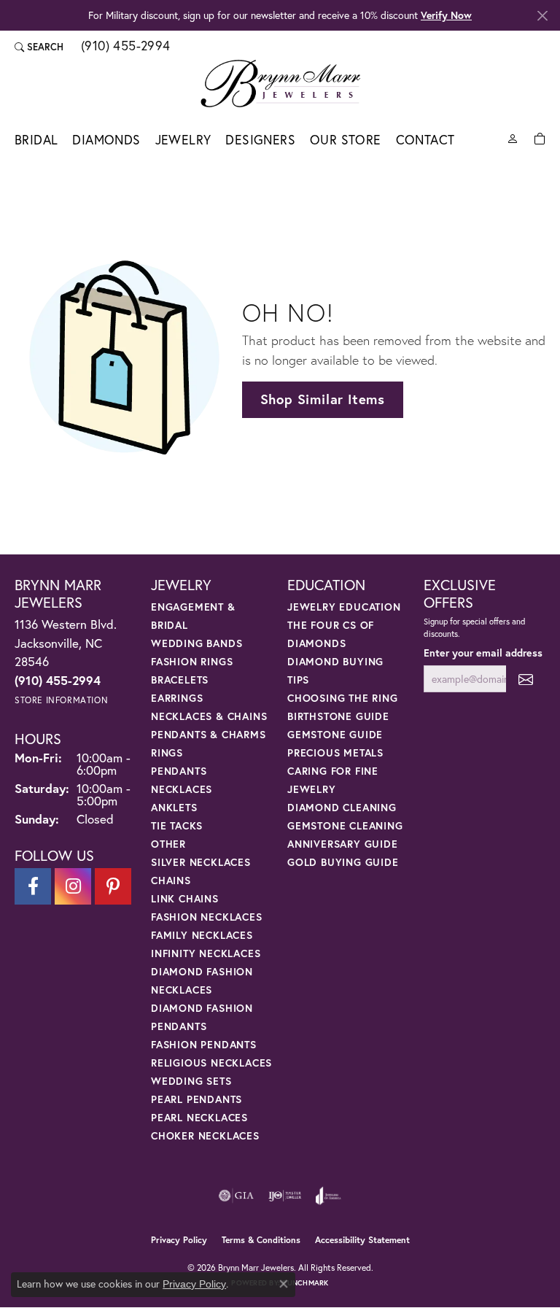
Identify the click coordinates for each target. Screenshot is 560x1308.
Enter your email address (483, 652)
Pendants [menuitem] (178, 771)
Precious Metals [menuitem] (335, 752)
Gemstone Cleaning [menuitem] (345, 825)
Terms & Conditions (261, 1239)
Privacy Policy (179, 1239)
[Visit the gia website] (236, 1196)
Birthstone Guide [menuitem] (338, 716)
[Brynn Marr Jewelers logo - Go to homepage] (280, 83)
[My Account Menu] (512, 137)
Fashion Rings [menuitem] (192, 661)
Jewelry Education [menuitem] (344, 607)
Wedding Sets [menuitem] (191, 1081)
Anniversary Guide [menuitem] (342, 844)
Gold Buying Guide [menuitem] (343, 862)
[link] (124, 46)
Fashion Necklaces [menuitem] (206, 917)
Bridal (36, 139)
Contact (425, 139)
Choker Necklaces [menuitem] (205, 1135)
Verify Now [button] (446, 15)
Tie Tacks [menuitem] (177, 825)
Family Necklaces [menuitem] (202, 935)
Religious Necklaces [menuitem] (211, 1062)
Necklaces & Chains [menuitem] (209, 716)
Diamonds (106, 139)
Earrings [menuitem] (177, 698)
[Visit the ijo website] (284, 1196)
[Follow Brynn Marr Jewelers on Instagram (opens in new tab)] (73, 886)
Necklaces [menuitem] (181, 789)
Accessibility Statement (362, 1239)
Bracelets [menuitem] (180, 679)
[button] (39, 46)
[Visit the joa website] (328, 1196)
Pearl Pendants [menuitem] (196, 1099)
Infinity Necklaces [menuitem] (205, 953)
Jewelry (183, 139)
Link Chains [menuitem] (185, 898)
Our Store (345, 139)
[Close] (542, 16)
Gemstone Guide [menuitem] (335, 734)
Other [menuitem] (168, 844)
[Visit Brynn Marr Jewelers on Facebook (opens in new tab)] (33, 886)
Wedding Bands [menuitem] (196, 643)
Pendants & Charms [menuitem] (208, 734)
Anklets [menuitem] (174, 807)
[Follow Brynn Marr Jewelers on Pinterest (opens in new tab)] (113, 886)
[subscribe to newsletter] (525, 678)
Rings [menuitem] (167, 752)
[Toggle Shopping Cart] (539, 137)
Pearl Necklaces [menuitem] (199, 1117)
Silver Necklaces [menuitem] (201, 862)
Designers (260, 139)
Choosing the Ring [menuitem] (342, 698)
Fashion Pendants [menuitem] (204, 1044)
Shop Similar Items (322, 399)
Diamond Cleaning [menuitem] (342, 807)
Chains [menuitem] (171, 880)
